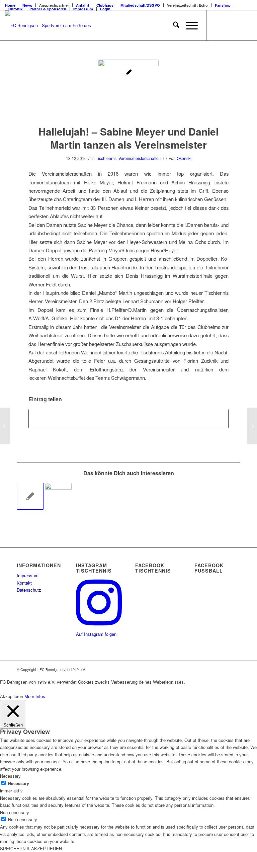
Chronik (15, 8)
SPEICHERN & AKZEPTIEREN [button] (31, 848)
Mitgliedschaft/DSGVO (140, 5)
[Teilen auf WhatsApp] (128, 418)
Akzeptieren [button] (11, 696)
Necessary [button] (10, 776)
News (27, 5)
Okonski (184, 158)
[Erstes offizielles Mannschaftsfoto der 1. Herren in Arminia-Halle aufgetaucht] (5, 426)
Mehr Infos (34, 696)
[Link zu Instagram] (237, 25)
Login (105, 8)
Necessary (18, 783)
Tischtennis (106, 158)
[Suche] (172, 25)
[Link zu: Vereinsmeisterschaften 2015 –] (30, 496)
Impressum (83, 8)
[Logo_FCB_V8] (50, 25)
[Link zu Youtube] (247, 25)
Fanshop (223, 5)
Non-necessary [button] (14, 812)
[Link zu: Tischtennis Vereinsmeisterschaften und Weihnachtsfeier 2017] (58, 496)
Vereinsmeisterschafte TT (141, 158)
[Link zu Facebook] (217, 25)
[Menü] (188, 25)
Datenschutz (29, 590)
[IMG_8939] (128, 90)
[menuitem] (27, 5)
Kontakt (24, 583)
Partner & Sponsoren (47, 8)
